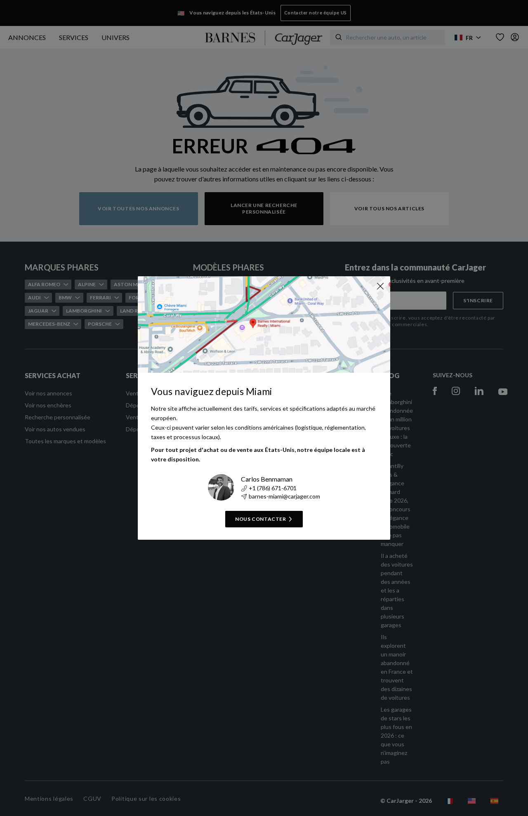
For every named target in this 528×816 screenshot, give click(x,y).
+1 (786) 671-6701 (273, 487)
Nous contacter (260, 519)
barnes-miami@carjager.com (284, 496)
